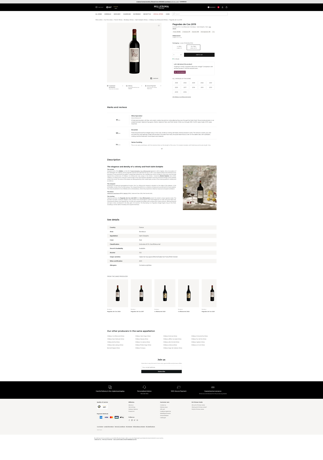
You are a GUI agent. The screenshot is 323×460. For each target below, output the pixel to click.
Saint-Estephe (201, 27)
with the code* (158, 1)
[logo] (161, 7)
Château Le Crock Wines (198, 345)
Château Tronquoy (140, 348)
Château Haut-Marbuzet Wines (115, 339)
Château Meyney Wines (141, 339)
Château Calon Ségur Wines (143, 336)
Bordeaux (193, 27)
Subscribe (161, 371)
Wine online (98, 20)
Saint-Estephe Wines (141, 20)
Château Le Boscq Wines (170, 345)
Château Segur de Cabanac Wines (172, 348)
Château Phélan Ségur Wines (143, 345)
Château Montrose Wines (170, 336)
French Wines (118, 20)
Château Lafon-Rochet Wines (171, 342)
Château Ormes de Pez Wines (199, 336)
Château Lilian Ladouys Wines (115, 345)
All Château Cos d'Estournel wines (182, 97)
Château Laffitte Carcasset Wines (172, 339)
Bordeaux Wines (129, 20)
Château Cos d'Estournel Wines (158, 20)
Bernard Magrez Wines (113, 348)
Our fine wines (108, 20)
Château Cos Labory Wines (142, 342)
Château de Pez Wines (113, 342)
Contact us (163, 405)
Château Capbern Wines (198, 342)
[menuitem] (98, 14)
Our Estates (100, 426)
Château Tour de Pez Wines (198, 339)
